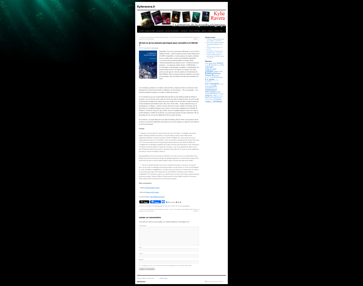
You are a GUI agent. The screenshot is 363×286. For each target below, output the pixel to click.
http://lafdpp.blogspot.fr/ (157, 197)
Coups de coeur (158, 206)
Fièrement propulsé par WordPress (215, 281)
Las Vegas (217, 80)
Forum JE (209, 75)
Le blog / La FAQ (149, 31)
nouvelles (207, 93)
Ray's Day (213, 96)
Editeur (209, 73)
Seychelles (207, 99)
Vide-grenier (184, 31)
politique (221, 93)
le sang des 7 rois (208, 81)
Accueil (141, 31)
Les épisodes (160, 31)
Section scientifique (194, 31)
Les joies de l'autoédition (172, 31)
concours (209, 66)
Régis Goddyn (220, 96)
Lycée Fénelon (209, 88)
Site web (141, 259)
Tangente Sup (212, 99)
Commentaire (143, 225)
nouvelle (218, 92)
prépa (207, 95)
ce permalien (186, 206)
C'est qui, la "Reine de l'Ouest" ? (214, 47)
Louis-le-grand (209, 86)
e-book (220, 71)
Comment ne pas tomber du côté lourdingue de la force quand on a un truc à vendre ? (154, 38)
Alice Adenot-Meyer (210, 63)
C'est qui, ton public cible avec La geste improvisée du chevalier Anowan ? (215, 56)
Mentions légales (163, 278)
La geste (209, 79)
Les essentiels (212, 83)
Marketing (215, 88)
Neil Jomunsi (210, 91)
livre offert (221, 84)
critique (209, 71)
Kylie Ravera (155, 48)
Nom (140, 247)
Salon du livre (209, 97)
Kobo (221, 77)
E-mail (141, 253)
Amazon (220, 63)
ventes (208, 101)
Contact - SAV (218, 31)
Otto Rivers (214, 93)
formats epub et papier (152, 192)
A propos (210, 31)
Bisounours (213, 65)
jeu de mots (215, 77)
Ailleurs (204, 31)
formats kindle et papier (153, 188)
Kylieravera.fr (146, 6)
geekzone (216, 75)
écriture (217, 101)
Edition (217, 73)
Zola (212, 102)
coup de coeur (210, 69)
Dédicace (216, 71)
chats (222, 65)
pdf (219, 93)
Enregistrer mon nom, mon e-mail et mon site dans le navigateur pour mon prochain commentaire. (167, 265)
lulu (215, 85)
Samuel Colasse (217, 97)
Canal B (218, 65)
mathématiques (211, 89)
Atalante (207, 65)
